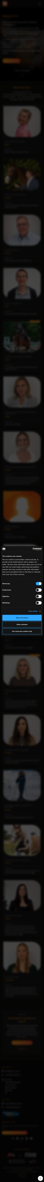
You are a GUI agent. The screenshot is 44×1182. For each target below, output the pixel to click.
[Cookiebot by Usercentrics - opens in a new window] (33, 549)
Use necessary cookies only (22, 631)
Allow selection (22, 624)
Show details (33, 611)
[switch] (39, 590)
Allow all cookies (22, 618)
